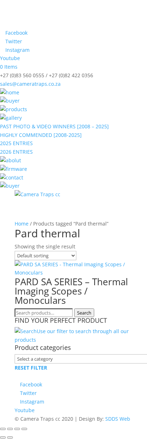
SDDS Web (117, 418)
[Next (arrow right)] (10, 437)
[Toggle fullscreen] (10, 429)
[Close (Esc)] (24, 429)
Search (84, 313)
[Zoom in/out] (3, 429)
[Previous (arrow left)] (3, 437)
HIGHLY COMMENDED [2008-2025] (41, 135)
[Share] (17, 429)
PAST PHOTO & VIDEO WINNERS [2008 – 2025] (54, 126)
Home (22, 223)
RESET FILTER (31, 367)
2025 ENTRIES (16, 143)
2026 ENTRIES (16, 151)
